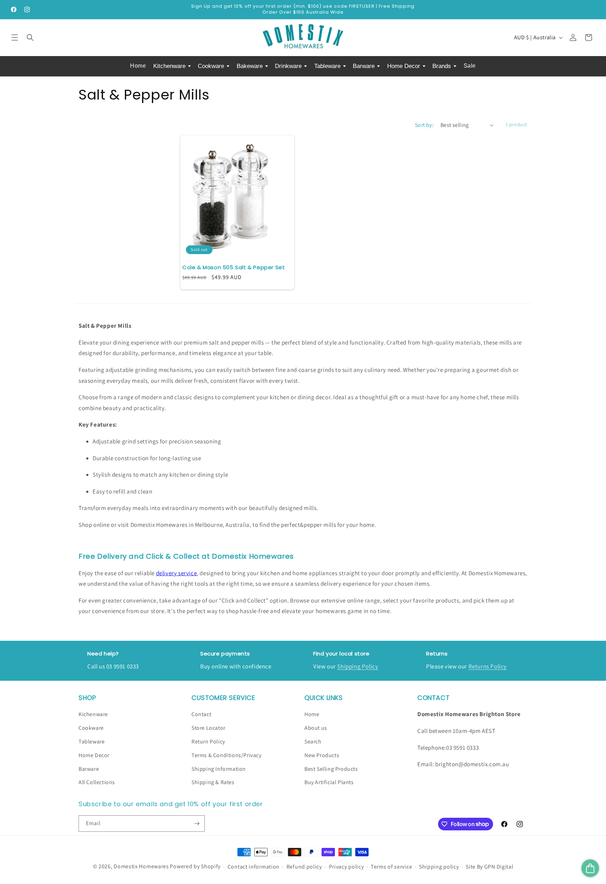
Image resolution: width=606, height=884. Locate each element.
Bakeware (250, 66)
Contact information (254, 866)
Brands (442, 66)
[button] (14, 37)
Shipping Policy (357, 666)
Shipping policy (439, 866)
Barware (364, 66)
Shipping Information (218, 769)
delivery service (176, 573)
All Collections (97, 782)
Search (313, 741)
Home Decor (404, 66)
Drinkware (289, 66)
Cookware (212, 66)
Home (138, 66)
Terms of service (391, 866)
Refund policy (304, 866)
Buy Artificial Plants (329, 782)
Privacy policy (346, 866)
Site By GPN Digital (489, 866)
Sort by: (424, 125)
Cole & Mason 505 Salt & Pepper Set (233, 267)
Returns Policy (488, 666)
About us (315, 728)
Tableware (328, 66)
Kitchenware (170, 66)
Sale (470, 66)
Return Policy (208, 741)
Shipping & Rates (213, 782)
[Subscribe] (196, 823)
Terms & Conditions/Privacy (226, 755)
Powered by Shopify (195, 866)
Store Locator (208, 728)
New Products (321, 755)
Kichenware (93, 714)
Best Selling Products (331, 769)
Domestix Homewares (141, 866)
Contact (201, 714)
